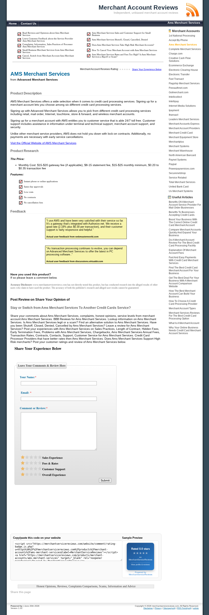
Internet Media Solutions (182, 105)
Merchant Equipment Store (183, 137)
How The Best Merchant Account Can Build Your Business (182, 293)
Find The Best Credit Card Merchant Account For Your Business (184, 270)
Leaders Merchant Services (184, 119)
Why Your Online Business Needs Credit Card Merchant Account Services (185, 330)
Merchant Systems (179, 146)
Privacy (158, 608)
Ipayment (174, 110)
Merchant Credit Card (181, 132)
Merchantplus (176, 141)
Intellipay (174, 101)
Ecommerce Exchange (181, 65)
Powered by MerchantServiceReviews (140, 573)
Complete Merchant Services (185, 49)
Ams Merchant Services (183, 44)
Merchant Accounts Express (184, 123)
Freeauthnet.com (178, 87)
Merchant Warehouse (181, 150)
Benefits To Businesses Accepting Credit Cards (182, 213)
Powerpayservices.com (182, 168)
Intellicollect (175, 96)
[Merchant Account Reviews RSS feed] (192, 17)
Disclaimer (148, 608)
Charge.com (175, 53)
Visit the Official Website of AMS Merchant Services (43, 143)
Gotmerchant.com (178, 92)
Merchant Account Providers (184, 128)
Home (13, 23)
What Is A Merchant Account (184, 323)
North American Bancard (182, 155)
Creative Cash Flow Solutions (180, 59)
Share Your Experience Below (146, 69)
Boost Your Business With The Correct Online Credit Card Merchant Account (183, 222)
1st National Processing (182, 35)
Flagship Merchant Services (184, 83)
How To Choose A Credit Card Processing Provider (183, 302)
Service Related (178, 177)
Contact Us (28, 23)
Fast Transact (176, 79)
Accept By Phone (178, 40)
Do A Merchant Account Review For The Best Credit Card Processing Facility (184, 242)
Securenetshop (177, 173)
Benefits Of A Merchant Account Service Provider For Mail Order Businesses (185, 205)
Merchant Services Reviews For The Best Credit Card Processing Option (184, 315)
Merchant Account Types (182, 308)
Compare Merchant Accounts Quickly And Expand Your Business (185, 232)
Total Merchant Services (182, 182)
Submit (105, 480)
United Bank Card (179, 186)
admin (196, 608)
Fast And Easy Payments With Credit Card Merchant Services (183, 260)
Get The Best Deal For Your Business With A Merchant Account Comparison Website (184, 282)
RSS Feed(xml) (184, 608)
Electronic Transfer (179, 74)
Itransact (173, 114)
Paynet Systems (178, 159)
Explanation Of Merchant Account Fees (182, 251)
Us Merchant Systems (181, 191)
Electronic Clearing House (183, 70)
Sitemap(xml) (169, 608)
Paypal (173, 164)
